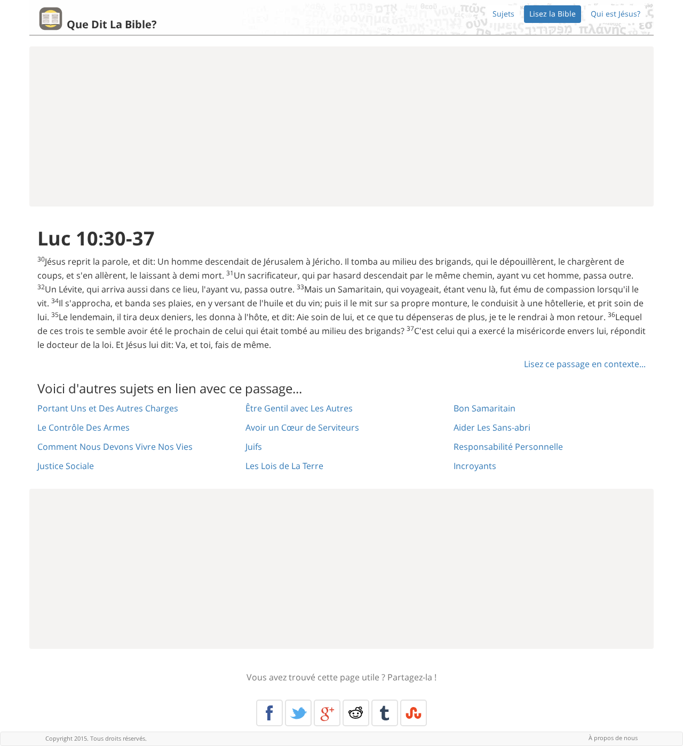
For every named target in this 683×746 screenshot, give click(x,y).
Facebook (269, 713)
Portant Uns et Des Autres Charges (107, 408)
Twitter (298, 713)
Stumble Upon (413, 713)
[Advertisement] (341, 126)
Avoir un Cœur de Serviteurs (302, 427)
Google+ (327, 713)
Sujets (503, 14)
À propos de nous (613, 738)
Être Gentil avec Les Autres (299, 408)
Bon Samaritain (484, 408)
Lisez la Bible (552, 14)
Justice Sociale (65, 466)
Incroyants (475, 466)
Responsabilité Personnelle (508, 447)
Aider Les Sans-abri (492, 427)
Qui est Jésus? (615, 14)
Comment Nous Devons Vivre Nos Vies (115, 447)
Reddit (356, 713)
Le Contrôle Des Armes (83, 427)
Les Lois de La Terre (284, 466)
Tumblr (384, 713)
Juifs (253, 447)
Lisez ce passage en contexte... (585, 364)
